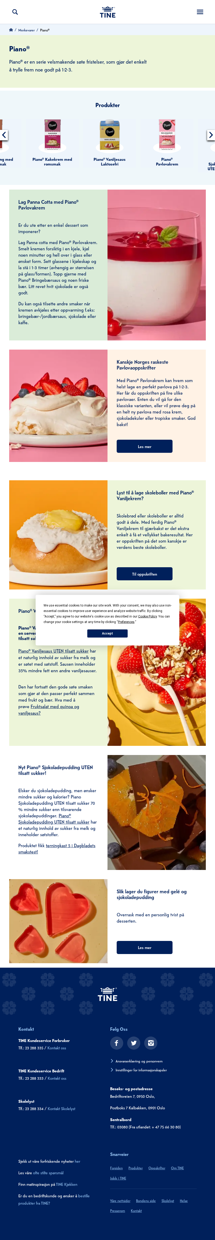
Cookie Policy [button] (147, 616)
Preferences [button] (126, 622)
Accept (107, 633)
